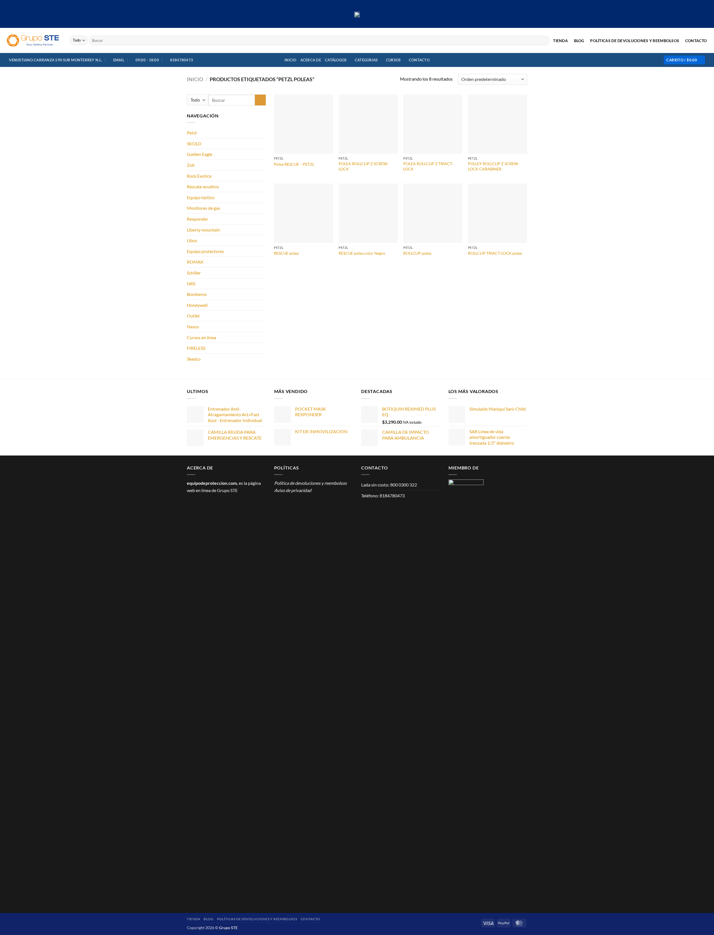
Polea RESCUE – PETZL (294, 164)
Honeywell (197, 305)
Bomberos (197, 294)
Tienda (560, 40)
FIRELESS (196, 348)
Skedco (194, 359)
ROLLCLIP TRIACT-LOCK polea (495, 253)
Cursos (393, 60)
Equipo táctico (200, 197)
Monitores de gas (203, 208)
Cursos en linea (201, 337)
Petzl (192, 132)
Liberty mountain (203, 229)
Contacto (696, 40)
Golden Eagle (199, 154)
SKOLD (194, 143)
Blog (579, 40)
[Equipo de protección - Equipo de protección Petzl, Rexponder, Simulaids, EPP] (32, 40)
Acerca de (310, 60)
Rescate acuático (203, 186)
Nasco (193, 326)
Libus (192, 240)
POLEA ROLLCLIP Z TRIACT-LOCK (428, 166)
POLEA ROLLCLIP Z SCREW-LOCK (364, 166)
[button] (684, 60)
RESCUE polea (286, 253)
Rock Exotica (199, 176)
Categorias (366, 60)
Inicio (290, 60)
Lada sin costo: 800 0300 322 (389, 484)
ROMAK (195, 261)
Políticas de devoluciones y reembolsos (634, 40)
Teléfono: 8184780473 (383, 495)
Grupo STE (227, 490)
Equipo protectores (205, 251)
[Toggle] (262, 132)
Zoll (190, 165)
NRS (191, 283)
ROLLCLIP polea (417, 253)
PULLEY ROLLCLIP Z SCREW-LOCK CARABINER (493, 166)
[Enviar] (544, 40)
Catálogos (335, 60)
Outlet (193, 315)
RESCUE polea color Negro (362, 253)
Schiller (194, 272)
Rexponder (197, 218)
